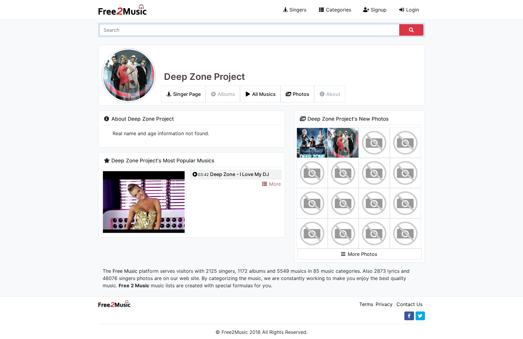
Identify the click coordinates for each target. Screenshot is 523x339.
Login (412, 10)
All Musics (263, 94)
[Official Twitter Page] (420, 315)
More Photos (361, 254)
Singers (297, 10)
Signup (377, 10)
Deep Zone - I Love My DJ (233, 174)
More (274, 184)
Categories (337, 10)
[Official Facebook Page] (409, 315)
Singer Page (186, 94)
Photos (300, 94)
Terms (366, 304)
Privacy (384, 304)
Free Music (125, 271)
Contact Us (409, 304)
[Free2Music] (122, 10)
